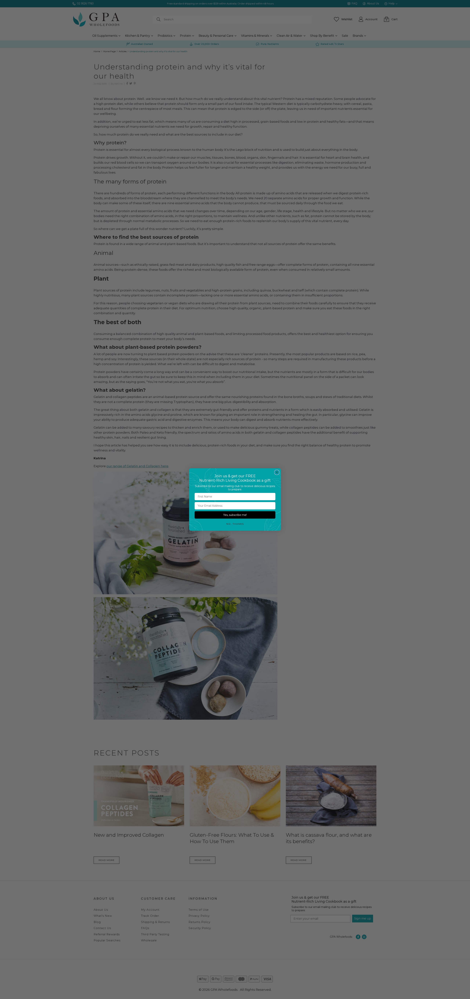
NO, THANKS (235, 523)
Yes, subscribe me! (235, 515)
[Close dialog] (277, 472)
